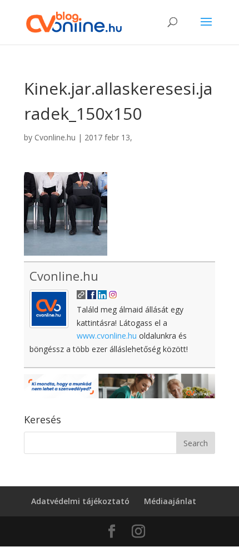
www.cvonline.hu (107, 335)
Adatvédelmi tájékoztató (80, 501)
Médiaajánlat (170, 501)
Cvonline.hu (55, 137)
